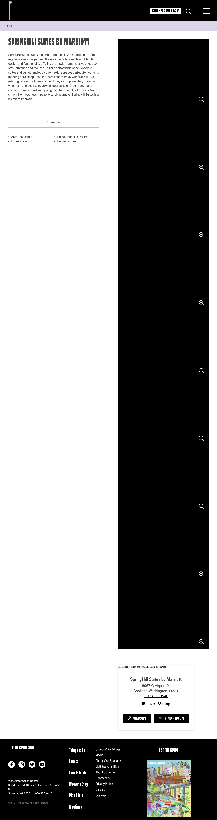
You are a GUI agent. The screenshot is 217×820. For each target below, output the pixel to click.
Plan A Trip (76, 795)
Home (9, 25)
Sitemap (101, 795)
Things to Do (77, 750)
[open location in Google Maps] (142, 666)
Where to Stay (78, 784)
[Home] (32, 10)
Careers (100, 789)
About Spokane (105, 772)
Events (73, 761)
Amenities (53, 122)
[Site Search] (188, 11)
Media (99, 755)
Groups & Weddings (108, 749)
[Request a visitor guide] (169, 788)
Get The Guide (168, 750)
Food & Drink (77, 773)
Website (140, 718)
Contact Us (103, 778)
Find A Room (174, 718)
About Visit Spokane (108, 761)
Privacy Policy (104, 784)
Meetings (75, 807)
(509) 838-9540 (156, 696)
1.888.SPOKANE (42, 793)
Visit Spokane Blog (107, 766)
